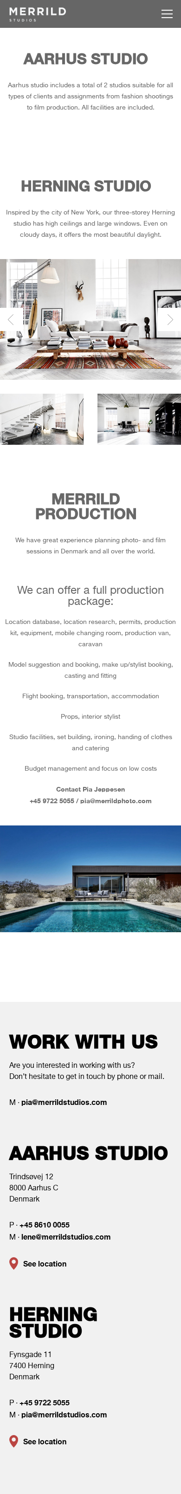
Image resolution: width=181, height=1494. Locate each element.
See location (44, 1263)
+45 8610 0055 (44, 1224)
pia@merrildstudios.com (64, 1102)
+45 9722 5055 (52, 801)
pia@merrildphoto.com (116, 801)
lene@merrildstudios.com (66, 1236)
